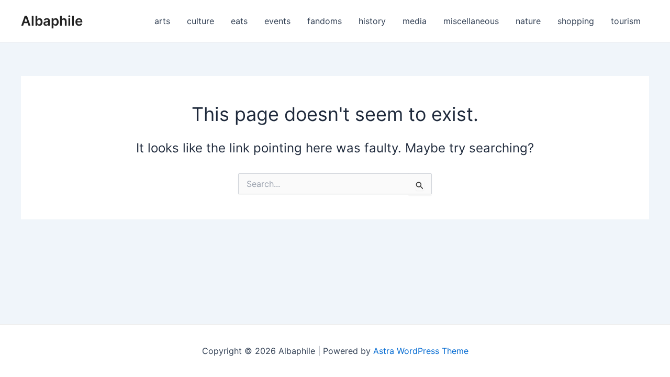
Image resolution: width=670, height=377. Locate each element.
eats (239, 21)
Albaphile (52, 21)
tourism (626, 21)
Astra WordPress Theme (420, 351)
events (277, 21)
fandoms (324, 21)
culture (200, 21)
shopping (575, 21)
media (415, 21)
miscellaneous (471, 21)
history (372, 21)
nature (528, 21)
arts (162, 21)
